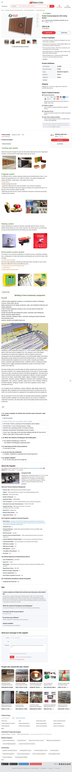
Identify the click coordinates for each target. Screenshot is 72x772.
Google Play (13, 764)
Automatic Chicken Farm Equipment (19, 521)
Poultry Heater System (41, 720)
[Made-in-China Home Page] (36, 2)
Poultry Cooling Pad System (59, 720)
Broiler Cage (15, 522)
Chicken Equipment (57, 723)
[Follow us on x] (61, 764)
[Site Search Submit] (52, 6)
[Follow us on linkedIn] (70, 764)
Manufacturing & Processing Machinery (14, 10)
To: (8, 641)
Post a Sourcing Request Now (17, 659)
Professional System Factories (40, 750)
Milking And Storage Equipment (53, 740)
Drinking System (40, 521)
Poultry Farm (4, 720)
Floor (44, 522)
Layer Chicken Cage (7, 522)
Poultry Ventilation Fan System (8, 723)
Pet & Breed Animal (21, 740)
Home (2, 10)
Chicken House (6, 524)
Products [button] (14, 6)
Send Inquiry (49, 32)
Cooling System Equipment (8, 753)
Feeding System (32, 521)
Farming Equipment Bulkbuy (21, 757)
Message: (7, 645)
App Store (5, 764)
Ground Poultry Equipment (17, 524)
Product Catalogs (21, 718)
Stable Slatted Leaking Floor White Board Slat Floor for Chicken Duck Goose (50, 706)
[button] (2, 2)
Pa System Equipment (7, 757)
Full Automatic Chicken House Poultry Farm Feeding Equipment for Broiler (22, 685)
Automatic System (54, 750)
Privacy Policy (57, 768)
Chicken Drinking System (24, 723)
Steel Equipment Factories (25, 750)
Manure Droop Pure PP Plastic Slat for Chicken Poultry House (6, 706)
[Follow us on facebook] (59, 764)
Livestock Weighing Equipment (9, 743)
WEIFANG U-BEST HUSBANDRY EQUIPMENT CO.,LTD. (56, 20)
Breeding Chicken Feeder (25, 522)
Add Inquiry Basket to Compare (21, 46)
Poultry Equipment (5, 726)
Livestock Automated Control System (27, 743)
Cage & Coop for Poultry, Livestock (36, 740)
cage (20, 720)
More (2, 759)
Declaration (51, 768)
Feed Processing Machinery (8, 740)
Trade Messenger (23, 764)
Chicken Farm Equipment (58, 726)
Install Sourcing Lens (36, 764)
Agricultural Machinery (29, 10)
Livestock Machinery (40, 10)
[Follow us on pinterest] (68, 764)
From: (8, 638)
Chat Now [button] (64, 32)
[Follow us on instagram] (63, 764)
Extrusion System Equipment (23, 753)
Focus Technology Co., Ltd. (26, 768)
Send (12, 657)
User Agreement (44, 768)
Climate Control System (36, 522)
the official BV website (33, 468)
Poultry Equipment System (54, 753)
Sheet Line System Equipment (39, 753)
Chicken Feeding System (41, 723)
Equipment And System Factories (10, 750)
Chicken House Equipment (24, 726)
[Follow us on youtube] (66, 764)
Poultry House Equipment (41, 726)
